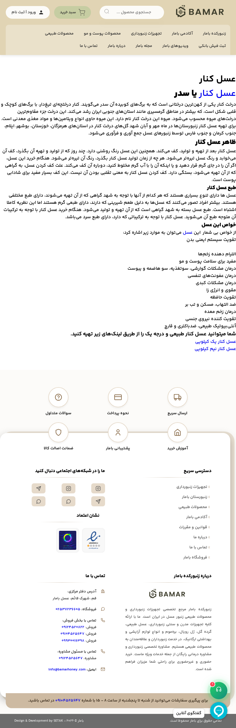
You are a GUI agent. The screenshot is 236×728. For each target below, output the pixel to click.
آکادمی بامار (182, 34)
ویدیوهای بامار (175, 46)
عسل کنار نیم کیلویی (215, 349)
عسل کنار (217, 94)
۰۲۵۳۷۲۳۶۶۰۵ (68, 609)
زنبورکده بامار (214, 34)
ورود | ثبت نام (24, 12)
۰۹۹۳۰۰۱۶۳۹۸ (73, 641)
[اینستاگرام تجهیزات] (98, 488)
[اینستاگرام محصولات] (68, 488)
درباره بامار (116, 46)
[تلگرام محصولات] (98, 501)
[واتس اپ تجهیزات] (68, 501)
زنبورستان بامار (196, 497)
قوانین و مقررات (194, 527)
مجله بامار (144, 46)
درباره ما (201, 537)
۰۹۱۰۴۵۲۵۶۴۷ (72, 634)
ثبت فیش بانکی (212, 46)
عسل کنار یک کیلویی (215, 341)
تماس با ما (89, 46)
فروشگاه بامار (196, 557)
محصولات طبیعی (59, 34)
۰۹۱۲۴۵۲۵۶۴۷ (71, 658)
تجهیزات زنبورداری (193, 487)
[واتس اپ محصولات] (38, 501)
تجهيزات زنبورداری (146, 34)
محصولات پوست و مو (102, 34)
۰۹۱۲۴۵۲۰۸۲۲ (73, 627)
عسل (187, 232)
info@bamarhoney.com (66, 669)
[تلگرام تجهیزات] (38, 488)
